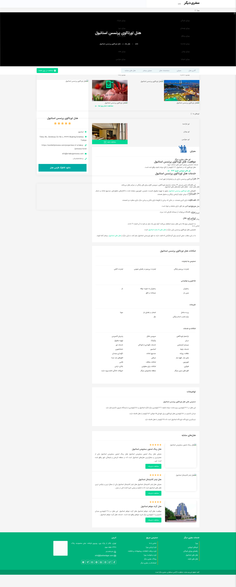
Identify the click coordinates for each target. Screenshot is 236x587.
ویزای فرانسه (185, 43)
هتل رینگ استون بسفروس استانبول (146, 449)
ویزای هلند (121, 51)
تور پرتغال (122, 139)
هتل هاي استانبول (115, 235)
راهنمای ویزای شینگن (190, 551)
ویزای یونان (186, 51)
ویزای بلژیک (121, 20)
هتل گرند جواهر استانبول (151, 506)
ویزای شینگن (185, 20)
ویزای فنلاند (185, 82)
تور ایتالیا (122, 131)
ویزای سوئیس (120, 59)
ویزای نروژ (121, 28)
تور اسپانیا (122, 124)
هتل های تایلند (194, 186)
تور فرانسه (186, 124)
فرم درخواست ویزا (150, 555)
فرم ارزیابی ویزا (151, 547)
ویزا (198, 10)
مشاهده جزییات (153, 466)
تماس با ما (195, 226)
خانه (179, 3)
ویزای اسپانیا (185, 59)
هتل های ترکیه (182, 186)
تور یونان (187, 131)
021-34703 (109, 551)
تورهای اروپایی (193, 547)
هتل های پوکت (194, 206)
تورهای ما (196, 113)
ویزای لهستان (185, 28)
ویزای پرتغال (185, 36)
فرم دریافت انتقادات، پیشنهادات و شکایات (142, 551)
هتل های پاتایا (194, 199)
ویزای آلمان (121, 36)
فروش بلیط (195, 213)
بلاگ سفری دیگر (193, 219)
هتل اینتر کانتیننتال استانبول (149, 479)
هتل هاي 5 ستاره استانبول (157, 229)
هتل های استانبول (171, 186)
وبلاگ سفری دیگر (150, 559)
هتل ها (197, 178)
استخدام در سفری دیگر (148, 563)
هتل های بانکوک (193, 193)
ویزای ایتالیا (121, 43)
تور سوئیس (186, 139)
